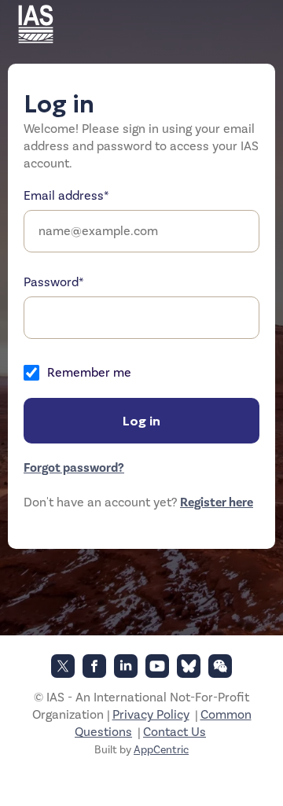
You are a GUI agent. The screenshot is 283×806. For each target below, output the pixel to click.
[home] (40, 24)
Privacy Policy (150, 715)
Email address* (66, 196)
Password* (54, 282)
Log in (141, 421)
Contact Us (174, 732)
